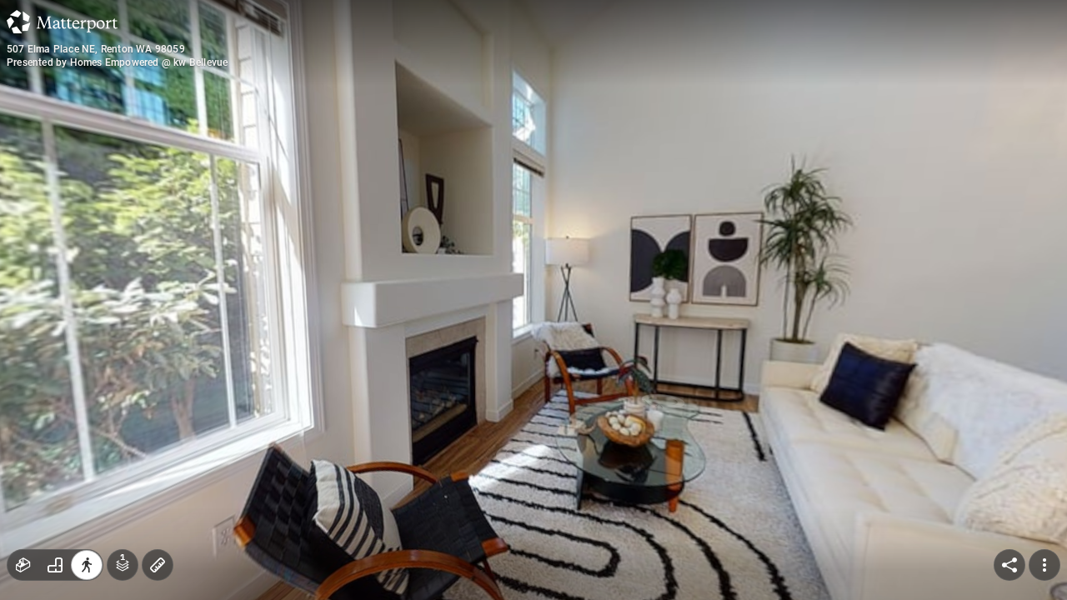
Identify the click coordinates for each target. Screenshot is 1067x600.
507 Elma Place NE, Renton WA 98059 (96, 49)
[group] (55, 565)
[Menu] (1044, 565)
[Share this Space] (1009, 565)
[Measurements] (157, 565)
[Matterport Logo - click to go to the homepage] (62, 22)
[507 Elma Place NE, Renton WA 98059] (533, 300)
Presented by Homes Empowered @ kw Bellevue (117, 62)
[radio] (23, 565)
